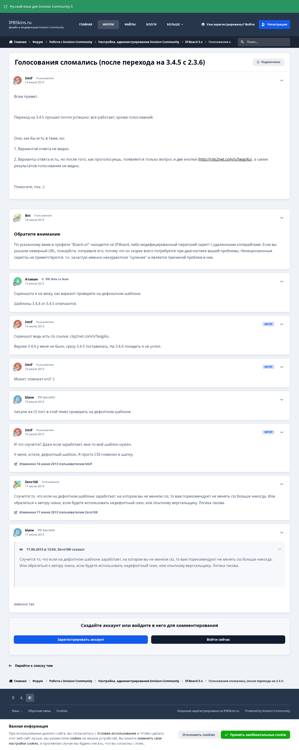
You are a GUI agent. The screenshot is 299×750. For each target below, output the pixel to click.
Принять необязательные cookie (258, 734)
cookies (75, 738)
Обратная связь (39, 711)
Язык (16, 711)
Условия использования (116, 733)
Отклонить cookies (198, 734)
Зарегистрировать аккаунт (80, 639)
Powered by (267, 711)
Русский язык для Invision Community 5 (41, 6)
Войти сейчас (218, 639)
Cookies (62, 711)
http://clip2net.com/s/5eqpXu (225, 159)
